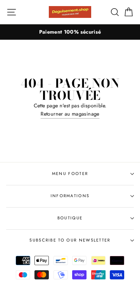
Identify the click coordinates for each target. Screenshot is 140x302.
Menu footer (70, 173)
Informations (70, 196)
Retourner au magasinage (70, 113)
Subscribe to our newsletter (69, 240)
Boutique (70, 218)
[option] (70, 32)
